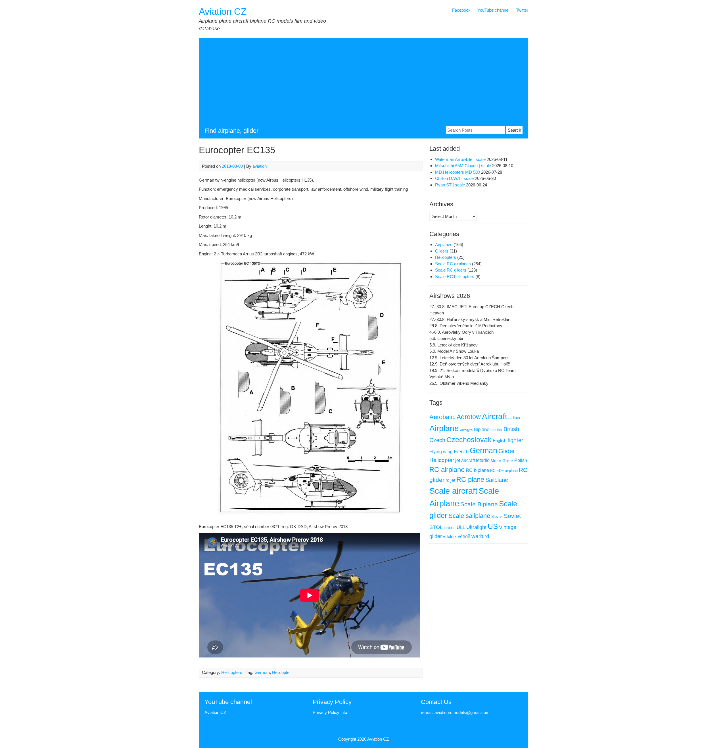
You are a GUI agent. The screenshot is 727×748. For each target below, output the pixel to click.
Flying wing (441, 451)
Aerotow (469, 417)
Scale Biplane (479, 504)
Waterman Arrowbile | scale (460, 159)
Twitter (522, 10)
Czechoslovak (469, 440)
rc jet (450, 480)
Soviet (512, 515)
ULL (461, 527)
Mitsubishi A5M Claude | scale (463, 165)
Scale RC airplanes (453, 263)
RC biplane (477, 470)
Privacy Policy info (330, 712)
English (499, 440)
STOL (436, 527)
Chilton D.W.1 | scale (454, 178)
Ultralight (476, 527)
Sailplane (496, 480)
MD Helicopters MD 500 (457, 172)
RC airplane (447, 469)
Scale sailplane (469, 515)
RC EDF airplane (504, 470)
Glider (506, 451)
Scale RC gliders (450, 270)
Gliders (441, 251)
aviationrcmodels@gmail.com (462, 712)
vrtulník (450, 536)
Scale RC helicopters (454, 276)
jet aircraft (465, 460)
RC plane (470, 479)
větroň (464, 536)
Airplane (444, 428)
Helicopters (231, 672)
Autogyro (466, 430)
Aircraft (494, 416)
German (262, 672)
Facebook (461, 10)
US (493, 526)
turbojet (450, 528)
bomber (496, 430)
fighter (515, 440)
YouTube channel (493, 10)
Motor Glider (502, 461)
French (461, 451)
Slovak (497, 516)
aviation (259, 166)
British (511, 429)
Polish (520, 460)
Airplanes (443, 244)
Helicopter (281, 672)
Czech (437, 440)
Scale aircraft (453, 490)
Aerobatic (442, 417)
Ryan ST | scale (450, 184)
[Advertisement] (363, 83)
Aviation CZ (222, 11)
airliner (514, 417)
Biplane (481, 429)
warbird (480, 536)
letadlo (483, 460)
